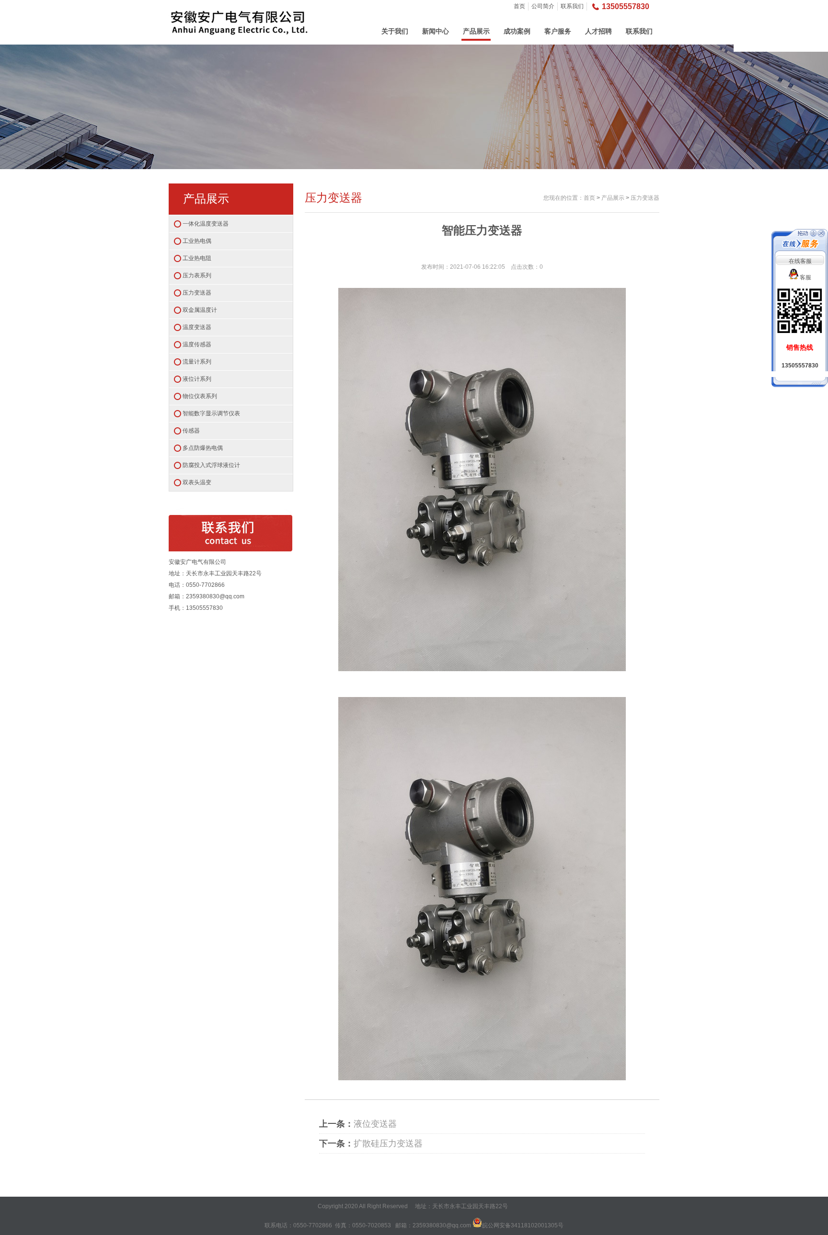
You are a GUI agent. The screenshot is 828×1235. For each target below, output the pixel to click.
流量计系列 (197, 361)
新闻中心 (435, 31)
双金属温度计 (200, 310)
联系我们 (572, 6)
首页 (519, 6)
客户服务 (557, 31)
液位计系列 (197, 379)
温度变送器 (197, 327)
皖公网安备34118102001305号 (523, 1225)
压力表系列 (197, 275)
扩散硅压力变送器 (388, 1143)
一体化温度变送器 (206, 223)
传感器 (191, 430)
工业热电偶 (197, 241)
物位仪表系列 (200, 396)
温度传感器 (197, 344)
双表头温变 (197, 482)
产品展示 (476, 31)
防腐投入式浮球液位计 (211, 465)
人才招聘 (598, 31)
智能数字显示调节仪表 (211, 413)
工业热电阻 (197, 258)
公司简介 (542, 6)
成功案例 (517, 31)
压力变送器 (197, 292)
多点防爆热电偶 (203, 448)
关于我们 (394, 31)
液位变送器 (375, 1124)
